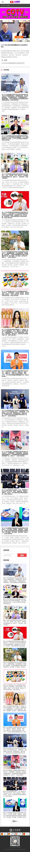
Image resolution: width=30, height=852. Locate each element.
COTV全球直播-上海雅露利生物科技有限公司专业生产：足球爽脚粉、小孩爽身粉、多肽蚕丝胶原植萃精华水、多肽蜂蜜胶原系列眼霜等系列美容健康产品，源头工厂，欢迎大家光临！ (15, 454)
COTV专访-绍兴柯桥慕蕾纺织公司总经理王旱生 (13, 63)
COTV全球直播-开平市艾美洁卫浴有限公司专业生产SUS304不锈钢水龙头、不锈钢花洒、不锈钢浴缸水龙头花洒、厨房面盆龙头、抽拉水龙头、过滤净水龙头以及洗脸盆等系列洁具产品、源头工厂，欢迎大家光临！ (15, 413)
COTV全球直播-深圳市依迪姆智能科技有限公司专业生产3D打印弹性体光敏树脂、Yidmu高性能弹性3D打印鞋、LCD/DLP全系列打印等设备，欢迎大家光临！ (15, 138)
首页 (4, 5)
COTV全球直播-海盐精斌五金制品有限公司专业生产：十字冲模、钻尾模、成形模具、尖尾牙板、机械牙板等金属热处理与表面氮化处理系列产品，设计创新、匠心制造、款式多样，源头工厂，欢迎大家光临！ (15, 530)
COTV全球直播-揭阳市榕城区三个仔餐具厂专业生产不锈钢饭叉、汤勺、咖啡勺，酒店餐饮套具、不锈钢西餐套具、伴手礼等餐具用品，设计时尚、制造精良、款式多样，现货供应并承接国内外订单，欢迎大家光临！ (15, 332)
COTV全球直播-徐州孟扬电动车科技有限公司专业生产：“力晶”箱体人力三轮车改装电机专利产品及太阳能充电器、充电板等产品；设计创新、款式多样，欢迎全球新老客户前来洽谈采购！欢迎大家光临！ (15, 214)
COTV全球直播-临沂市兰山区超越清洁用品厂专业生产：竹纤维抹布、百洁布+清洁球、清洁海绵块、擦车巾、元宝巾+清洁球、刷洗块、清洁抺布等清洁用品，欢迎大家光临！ (15, 293)
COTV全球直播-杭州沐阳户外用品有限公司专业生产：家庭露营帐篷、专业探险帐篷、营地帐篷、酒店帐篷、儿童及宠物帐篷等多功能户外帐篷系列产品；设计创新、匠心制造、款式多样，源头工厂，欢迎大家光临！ (15, 254)
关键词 (5, 60)
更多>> (15, 821)
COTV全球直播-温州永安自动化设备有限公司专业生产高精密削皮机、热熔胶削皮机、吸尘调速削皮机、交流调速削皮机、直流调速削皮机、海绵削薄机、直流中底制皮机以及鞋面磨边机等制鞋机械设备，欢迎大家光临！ (15, 97)
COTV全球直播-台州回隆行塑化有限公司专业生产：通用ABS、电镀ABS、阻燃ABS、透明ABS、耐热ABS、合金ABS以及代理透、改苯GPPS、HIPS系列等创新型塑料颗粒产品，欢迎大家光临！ (15, 373)
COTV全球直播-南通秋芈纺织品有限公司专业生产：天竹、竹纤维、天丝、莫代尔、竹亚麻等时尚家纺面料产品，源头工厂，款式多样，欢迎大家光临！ (15, 176)
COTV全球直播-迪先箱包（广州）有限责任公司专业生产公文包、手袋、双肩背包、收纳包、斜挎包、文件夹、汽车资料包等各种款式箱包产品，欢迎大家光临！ (15, 492)
